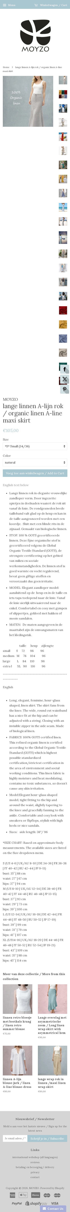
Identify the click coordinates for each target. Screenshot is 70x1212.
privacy (35, 1172)
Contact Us (54, 1208)
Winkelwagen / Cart (53, 5)
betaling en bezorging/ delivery (35, 1167)
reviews (35, 1162)
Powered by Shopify (52, 1188)
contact (35, 1177)
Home (6, 67)
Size (6, 439)
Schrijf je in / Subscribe (47, 1138)
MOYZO (34, 1188)
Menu (11, 5)
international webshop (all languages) (35, 1157)
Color (7, 455)
